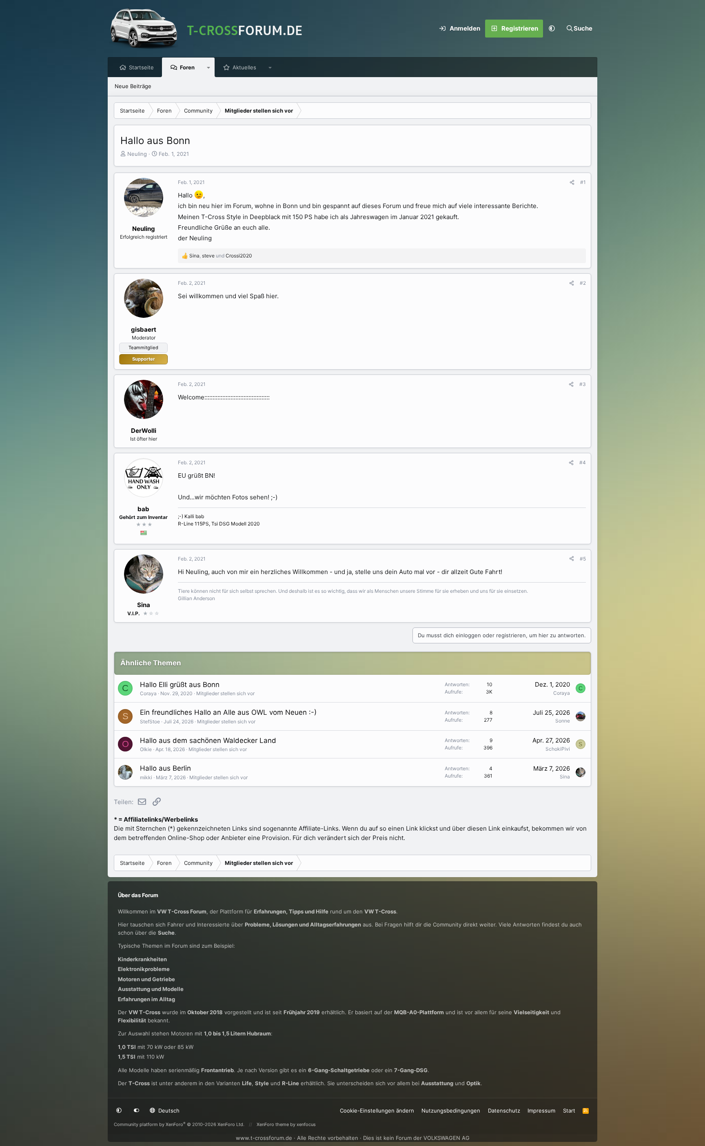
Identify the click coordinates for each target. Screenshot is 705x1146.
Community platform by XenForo (179, 1124)
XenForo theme (273, 1124)
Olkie (146, 749)
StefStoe (150, 721)
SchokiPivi (557, 749)
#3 (582, 384)
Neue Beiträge (133, 86)
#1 (583, 182)
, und (220, 256)
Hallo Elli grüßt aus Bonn (179, 685)
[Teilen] (572, 182)
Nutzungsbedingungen (450, 1110)
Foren (187, 67)
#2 (583, 283)
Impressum (541, 1110)
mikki (146, 777)
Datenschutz (504, 1110)
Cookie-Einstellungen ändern (377, 1110)
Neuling (137, 154)
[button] (552, 29)
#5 (583, 559)
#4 (582, 462)
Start (569, 1110)
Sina (565, 777)
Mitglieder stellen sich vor (225, 693)
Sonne (562, 721)
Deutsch (168, 1110)
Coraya (148, 693)
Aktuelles (244, 67)
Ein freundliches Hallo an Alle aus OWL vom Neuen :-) (228, 712)
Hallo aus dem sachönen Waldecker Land (208, 740)
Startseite (141, 67)
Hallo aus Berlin (165, 768)
